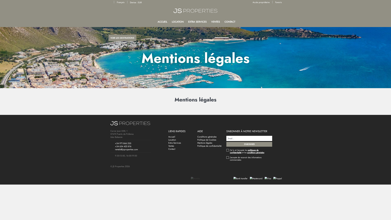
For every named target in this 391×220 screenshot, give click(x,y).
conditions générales (255, 152)
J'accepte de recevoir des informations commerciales (245, 158)
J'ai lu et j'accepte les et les (247, 151)
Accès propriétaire (261, 2)
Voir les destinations (122, 37)
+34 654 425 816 (123, 146)
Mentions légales (204, 142)
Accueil (162, 22)
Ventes (215, 22)
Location (178, 22)
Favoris (278, 2)
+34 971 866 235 (123, 143)
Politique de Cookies (206, 139)
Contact (230, 22)
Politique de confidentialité (209, 145)
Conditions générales (207, 136)
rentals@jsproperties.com (126, 149)
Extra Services (197, 22)
